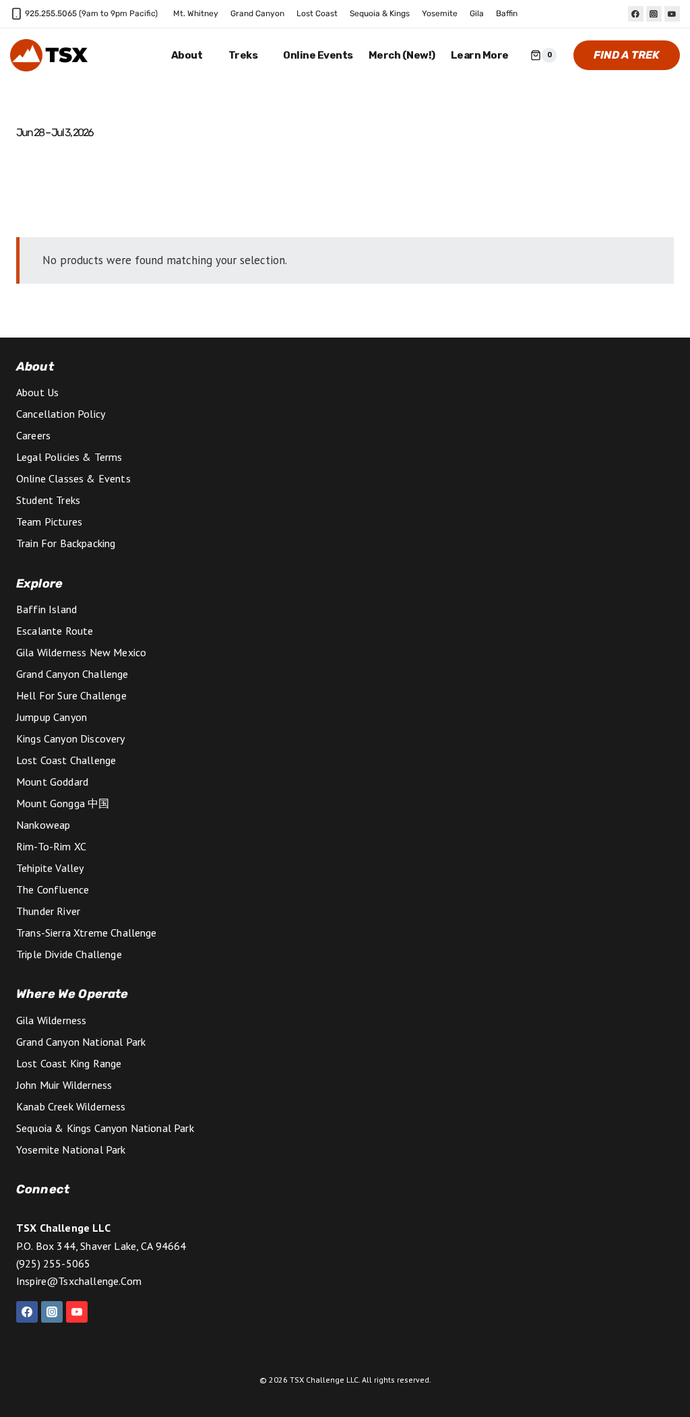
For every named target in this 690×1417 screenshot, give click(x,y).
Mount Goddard (52, 781)
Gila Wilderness (51, 1020)
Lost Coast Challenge (66, 760)
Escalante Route (54, 630)
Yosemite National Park (71, 1149)
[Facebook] (636, 14)
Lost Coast (317, 13)
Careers (33, 435)
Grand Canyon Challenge (72, 674)
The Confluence (52, 889)
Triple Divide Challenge (69, 954)
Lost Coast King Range (68, 1063)
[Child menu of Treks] (248, 55)
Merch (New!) (402, 55)
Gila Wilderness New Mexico (81, 652)
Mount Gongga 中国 (62, 803)
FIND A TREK (627, 55)
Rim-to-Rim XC (51, 846)
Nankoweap (43, 824)
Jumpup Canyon (51, 717)
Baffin (507, 13)
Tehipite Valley (50, 868)
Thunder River (48, 911)
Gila (477, 13)
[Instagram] (654, 14)
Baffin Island (46, 609)
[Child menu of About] (192, 55)
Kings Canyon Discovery (70, 738)
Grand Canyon (257, 13)
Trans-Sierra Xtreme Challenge (86, 932)
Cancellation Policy (60, 413)
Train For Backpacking (65, 543)
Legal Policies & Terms (69, 457)
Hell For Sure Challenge (71, 695)
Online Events (318, 55)
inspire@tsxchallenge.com (79, 1281)
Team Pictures (49, 521)
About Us (37, 392)
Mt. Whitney (195, 13)
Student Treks (48, 500)
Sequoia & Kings (380, 13)
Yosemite (440, 13)
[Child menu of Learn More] (484, 55)
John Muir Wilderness (64, 1085)
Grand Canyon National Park (81, 1041)
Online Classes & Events (73, 478)
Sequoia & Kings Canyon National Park (105, 1128)
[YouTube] (672, 14)
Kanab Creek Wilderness (71, 1106)
